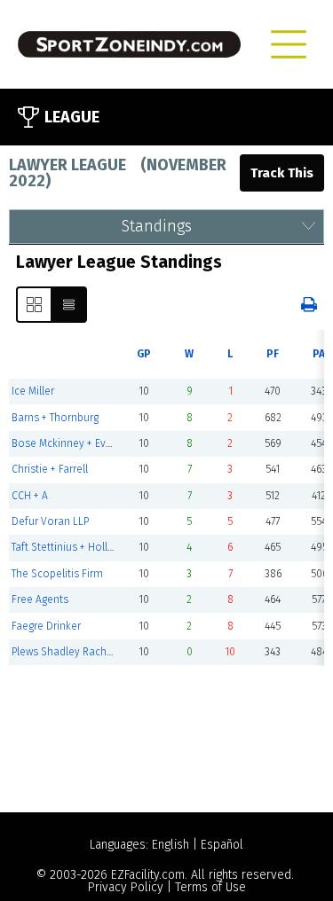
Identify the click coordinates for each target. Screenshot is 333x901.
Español (222, 844)
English (170, 844)
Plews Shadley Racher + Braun (83, 652)
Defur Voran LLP (50, 521)
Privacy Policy (125, 887)
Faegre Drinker (46, 626)
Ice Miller (33, 391)
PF (272, 354)
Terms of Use (210, 887)
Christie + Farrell (50, 469)
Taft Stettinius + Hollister (70, 547)
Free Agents (40, 599)
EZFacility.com (148, 874)
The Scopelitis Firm (57, 574)
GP (144, 354)
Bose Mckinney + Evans (67, 443)
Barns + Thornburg (55, 417)
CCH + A (30, 496)
